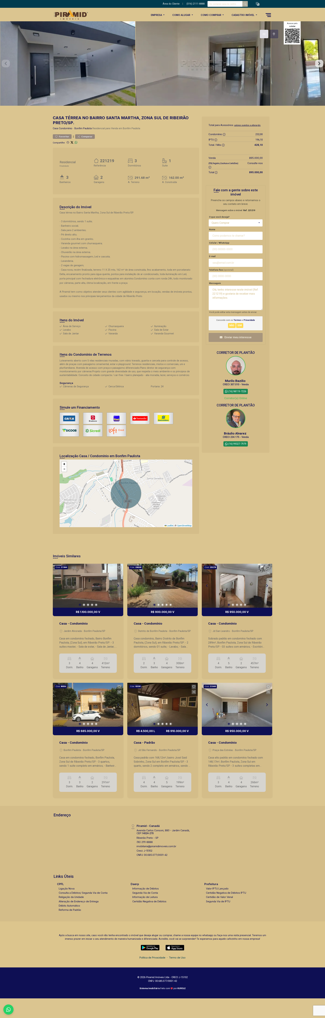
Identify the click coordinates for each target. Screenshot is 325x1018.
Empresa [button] (157, 15)
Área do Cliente (171, 3)
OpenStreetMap (184, 525)
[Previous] (58, 585)
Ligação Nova (66, 888)
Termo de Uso (177, 957)
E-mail (212, 256)
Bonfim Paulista (83, 128)
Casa (55, 128)
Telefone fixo (221, 270)
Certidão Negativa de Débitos (149, 901)
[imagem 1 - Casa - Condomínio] (88, 586)
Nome (212, 229)
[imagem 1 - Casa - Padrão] (162, 705)
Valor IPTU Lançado (217, 888)
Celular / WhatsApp (219, 243)
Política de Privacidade (152, 957)
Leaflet (170, 525)
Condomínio (65, 128)
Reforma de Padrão (70, 909)
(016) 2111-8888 (196, 3)
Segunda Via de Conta (145, 892)
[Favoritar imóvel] (119, 568)
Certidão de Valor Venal (219, 897)
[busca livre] (245, 4)
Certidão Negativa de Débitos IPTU (226, 892)
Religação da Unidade (71, 897)
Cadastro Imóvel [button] (243, 15)
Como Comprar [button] (211, 15)
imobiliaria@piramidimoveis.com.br (156, 846)
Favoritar (63, 136)
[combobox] (236, 222)
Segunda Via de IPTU (218, 901)
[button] (258, 4)
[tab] (264, 34)
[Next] (118, 585)
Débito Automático (69, 905)
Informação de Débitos (145, 888)
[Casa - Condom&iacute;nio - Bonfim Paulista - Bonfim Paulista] (70, 15)
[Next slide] (319, 64)
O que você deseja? (219, 217)
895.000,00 (256, 157)
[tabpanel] (162, 63)
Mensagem (215, 283)
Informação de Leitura (145, 897)
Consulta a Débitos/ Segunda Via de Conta (83, 892)
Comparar (86, 136)
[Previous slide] (6, 64)
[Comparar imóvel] (119, 573)
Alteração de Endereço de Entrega (79, 901)
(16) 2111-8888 (145, 842)
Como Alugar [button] (181, 15)
